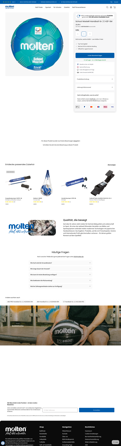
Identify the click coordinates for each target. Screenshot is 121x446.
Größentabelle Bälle (68, 442)
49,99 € (91, 204)
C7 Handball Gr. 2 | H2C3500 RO (73, 302)
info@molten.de (78, 256)
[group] (60, 187)
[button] (48, 7)
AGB (86, 445)
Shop (42, 427)
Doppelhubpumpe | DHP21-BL (13, 198)
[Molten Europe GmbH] (9, 7)
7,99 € (6, 204)
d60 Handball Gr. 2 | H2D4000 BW (48, 302)
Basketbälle (43, 434)
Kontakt (64, 434)
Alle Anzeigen (112, 164)
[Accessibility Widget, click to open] (3, 443)
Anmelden (96, 410)
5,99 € (62, 204)
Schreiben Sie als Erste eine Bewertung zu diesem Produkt (60, 145)
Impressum (88, 431)
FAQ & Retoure (66, 431)
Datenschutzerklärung (92, 439)
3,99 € (34, 204)
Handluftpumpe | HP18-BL (68, 198)
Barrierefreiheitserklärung (93, 436)
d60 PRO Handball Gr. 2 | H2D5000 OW (20, 302)
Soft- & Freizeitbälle (45, 445)
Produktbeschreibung (83, 79)
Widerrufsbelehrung (91, 442)
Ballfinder (93, 99)
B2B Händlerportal (68, 439)
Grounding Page (67, 445)
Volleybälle (43, 439)
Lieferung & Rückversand (84, 87)
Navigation (67, 427)
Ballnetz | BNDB (37, 198)
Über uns (65, 436)
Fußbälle (42, 442)
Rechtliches (90, 427)
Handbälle (43, 436)
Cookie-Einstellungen (91, 434)
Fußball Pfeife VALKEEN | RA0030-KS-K (100, 198)
